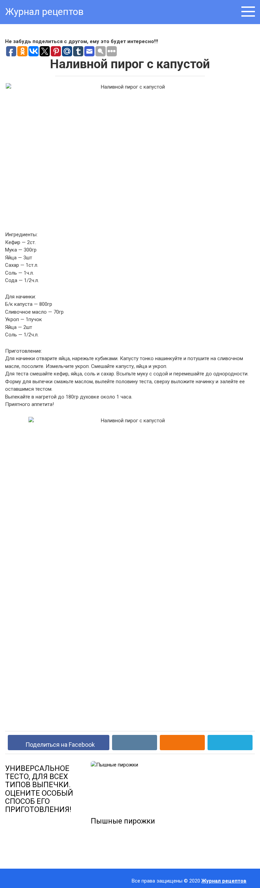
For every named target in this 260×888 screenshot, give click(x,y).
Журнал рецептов (44, 11)
